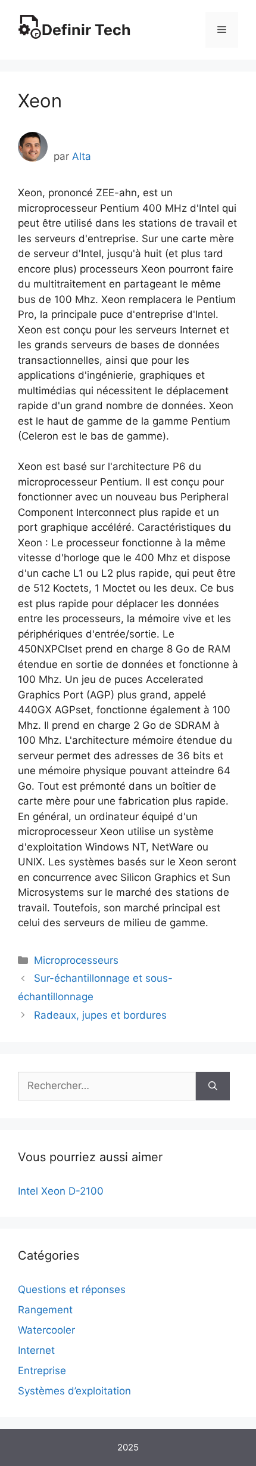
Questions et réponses (72, 1289)
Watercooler (46, 1330)
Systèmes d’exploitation (74, 1391)
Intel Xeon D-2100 (61, 1191)
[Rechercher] (213, 1086)
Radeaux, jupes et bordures (100, 1015)
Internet (36, 1350)
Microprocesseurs (76, 960)
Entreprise (42, 1371)
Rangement (45, 1310)
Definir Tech (86, 30)
